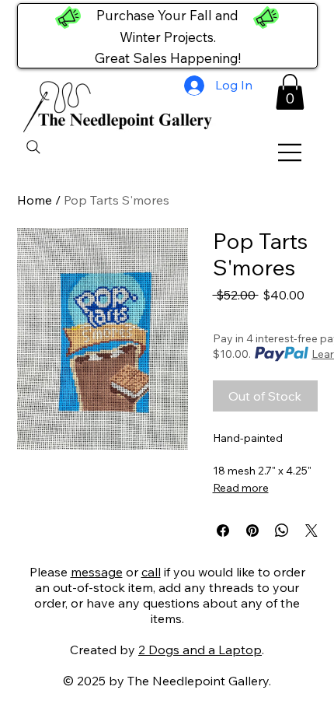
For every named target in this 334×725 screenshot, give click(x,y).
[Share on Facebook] (223, 530)
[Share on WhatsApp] (282, 530)
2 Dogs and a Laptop (200, 649)
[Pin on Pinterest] (252, 530)
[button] (290, 92)
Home (34, 200)
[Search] (33, 147)
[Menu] (290, 152)
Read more (241, 488)
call (151, 572)
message (97, 572)
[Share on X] (311, 530)
